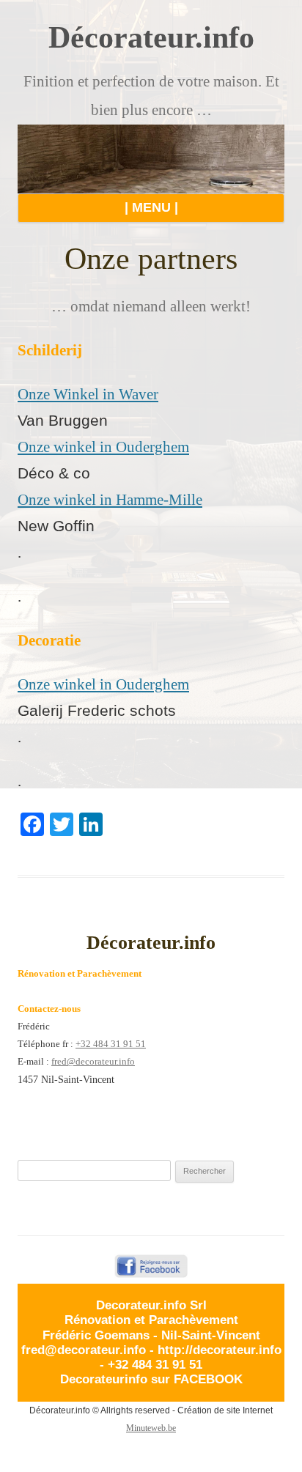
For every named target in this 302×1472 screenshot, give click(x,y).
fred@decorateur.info (93, 1061)
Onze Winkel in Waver (88, 394)
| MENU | (151, 207)
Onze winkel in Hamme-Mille (110, 499)
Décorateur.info (151, 37)
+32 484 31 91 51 (111, 1043)
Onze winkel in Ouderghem (103, 447)
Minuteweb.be (151, 1428)
